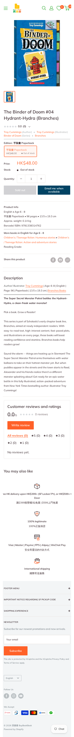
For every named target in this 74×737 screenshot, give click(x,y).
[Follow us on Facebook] (6, 696)
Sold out (20, 190)
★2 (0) (12, 443)
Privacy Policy (58, 659)
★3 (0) (60, 435)
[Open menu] (6, 8)
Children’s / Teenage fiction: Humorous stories (29, 237)
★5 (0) (35, 435)
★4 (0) (47, 435)
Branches (40, 135)
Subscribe (15, 651)
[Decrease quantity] (21, 179)
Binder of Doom (12, 135)
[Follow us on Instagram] (13, 696)
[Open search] (44, 8)
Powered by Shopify (14, 729)
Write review (20, 425)
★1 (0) (24, 443)
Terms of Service (11, 663)
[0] (59, 7)
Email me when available (54, 190)
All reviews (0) (17, 435)
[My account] (51, 8)
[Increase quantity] (41, 179)
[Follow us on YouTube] (21, 696)
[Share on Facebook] (53, 260)
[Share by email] (60, 260)
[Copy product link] (67, 260)
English (9, 678)
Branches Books (57, 290)
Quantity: (9, 178)
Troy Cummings (34, 285)
